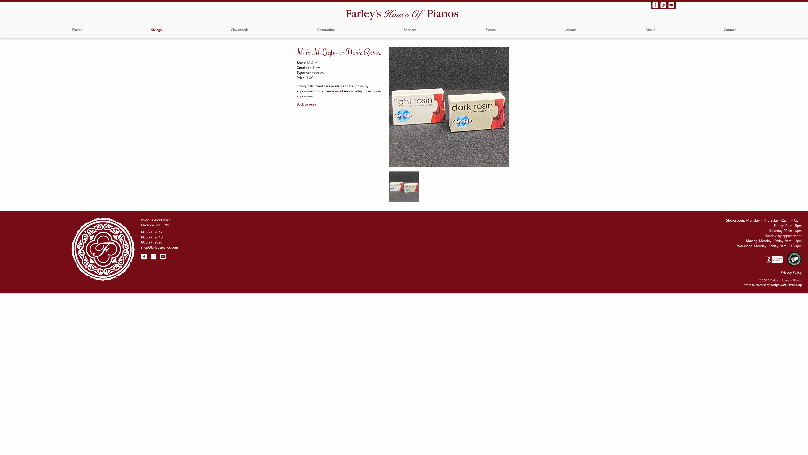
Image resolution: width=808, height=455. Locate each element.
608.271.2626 (151, 242)
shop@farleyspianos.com (159, 247)
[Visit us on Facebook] (655, 7)
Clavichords (239, 30)
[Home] (404, 15)
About (650, 30)
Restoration (326, 30)
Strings (156, 30)
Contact (730, 30)
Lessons (570, 30)
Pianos (77, 30)
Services (410, 30)
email (339, 91)
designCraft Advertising (786, 285)
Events (490, 30)
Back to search (308, 104)
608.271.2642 (151, 232)
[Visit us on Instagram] (663, 7)
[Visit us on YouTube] (671, 7)
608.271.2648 (152, 237)
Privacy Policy (791, 272)
